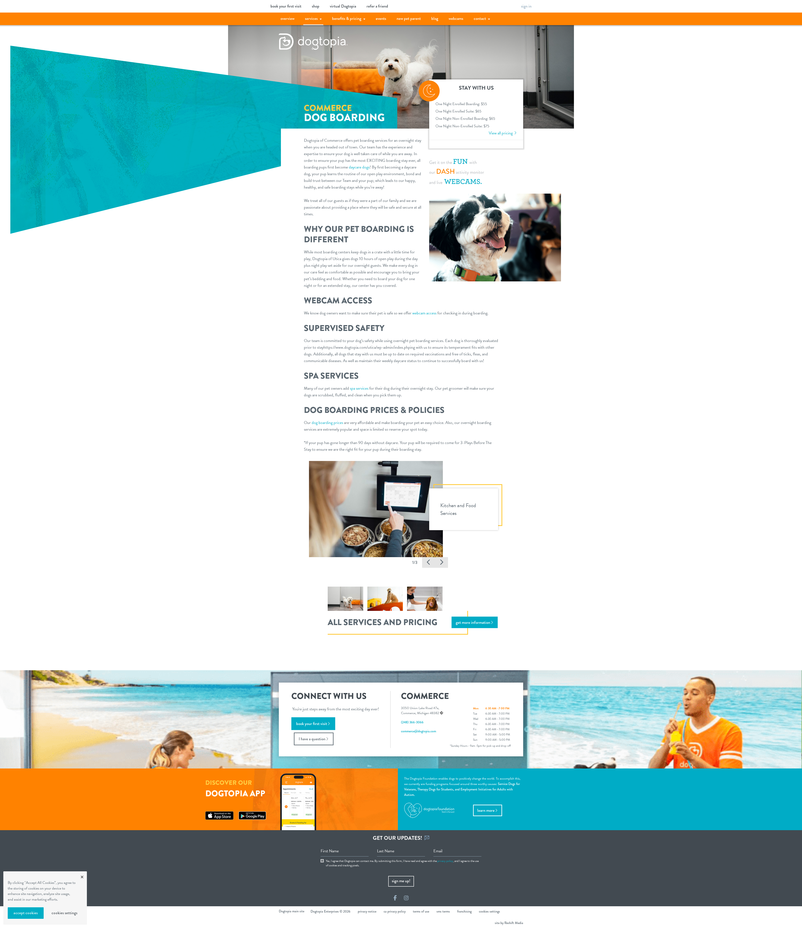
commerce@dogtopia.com (418, 731)
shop (315, 6)
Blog (434, 18)
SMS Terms (443, 911)
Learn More (486, 810)
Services (311, 18)
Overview (287, 18)
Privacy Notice (367, 911)
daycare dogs (359, 167)
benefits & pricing (346, 18)
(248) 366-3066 (412, 722)
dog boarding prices (327, 422)
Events (381, 18)
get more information (473, 622)
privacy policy (445, 861)
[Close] (82, 877)
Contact (480, 18)
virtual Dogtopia (343, 6)
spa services (359, 388)
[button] (428, 562)
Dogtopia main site (291, 911)
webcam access (424, 313)
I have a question (312, 739)
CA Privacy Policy (395, 911)
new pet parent (409, 18)
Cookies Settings (64, 913)
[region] (45, 898)
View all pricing (501, 133)
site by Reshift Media (509, 922)
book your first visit (285, 6)
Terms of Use (421, 911)
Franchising (464, 911)
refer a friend (377, 6)
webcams (456, 18)
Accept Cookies (26, 913)
